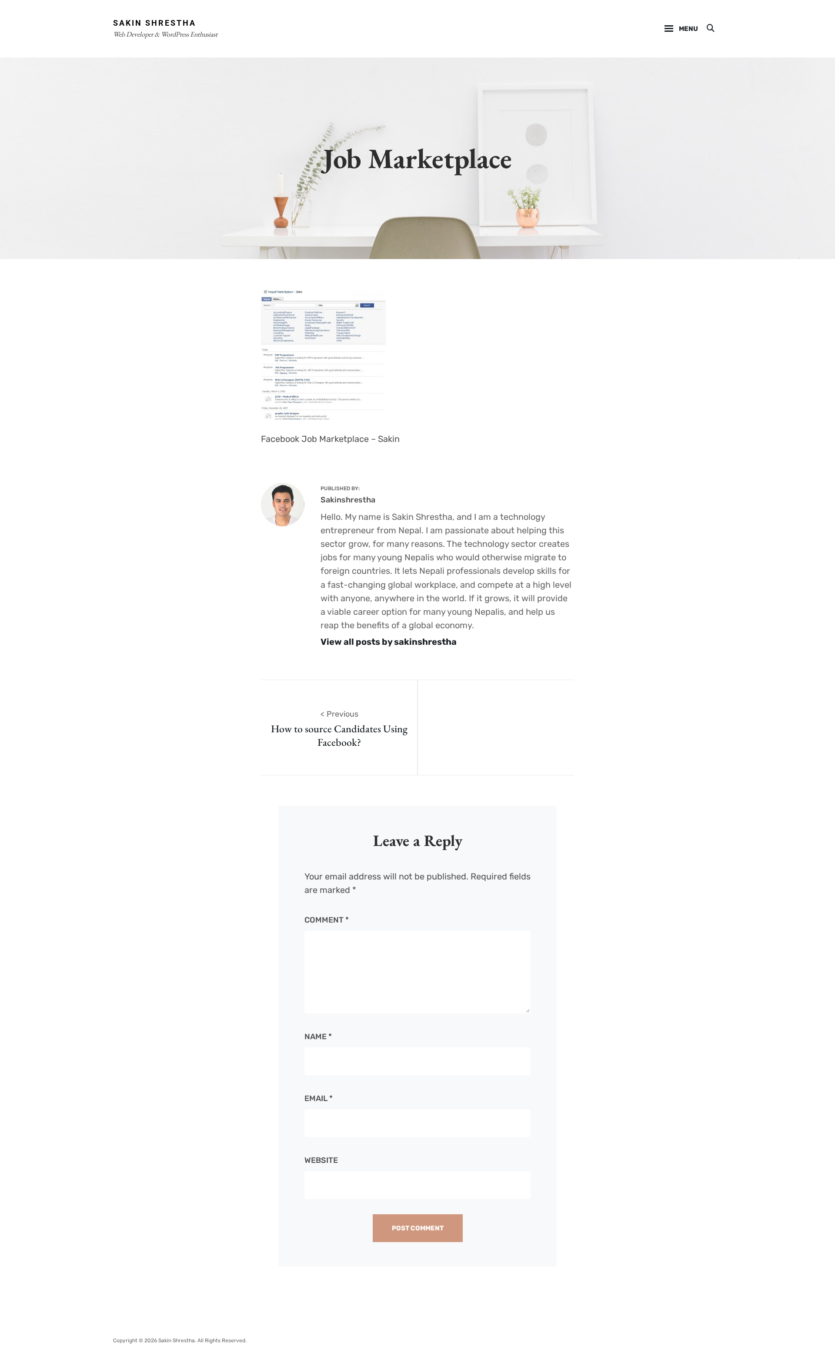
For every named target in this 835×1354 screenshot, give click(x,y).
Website (321, 1160)
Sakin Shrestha (154, 22)
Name (318, 1036)
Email (318, 1098)
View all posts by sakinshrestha (389, 642)
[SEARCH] (710, 29)
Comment (326, 920)
